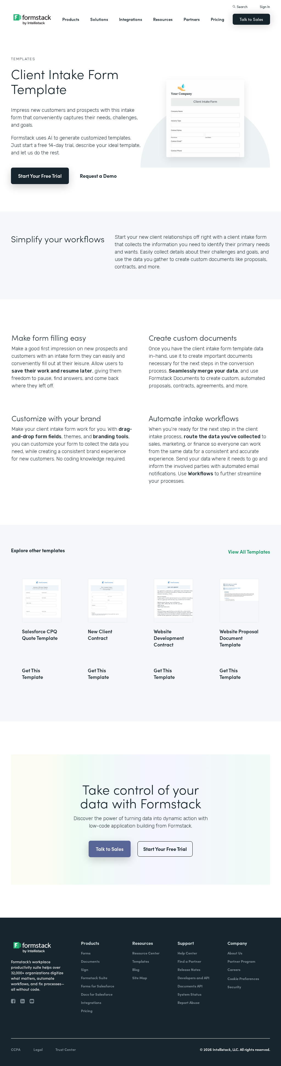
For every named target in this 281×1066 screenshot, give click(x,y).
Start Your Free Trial (40, 175)
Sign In (265, 6)
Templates (23, 59)
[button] (71, 19)
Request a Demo (98, 175)
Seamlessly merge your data (203, 371)
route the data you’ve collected (222, 437)
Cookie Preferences (243, 978)
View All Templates (249, 551)
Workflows (200, 474)
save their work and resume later (52, 371)
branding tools (110, 437)
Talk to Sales (251, 19)
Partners (192, 19)
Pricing (217, 19)
